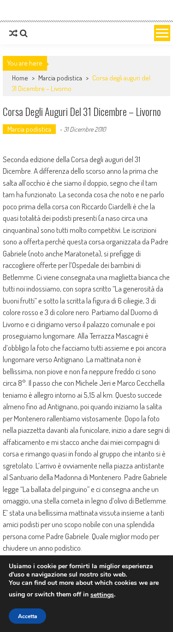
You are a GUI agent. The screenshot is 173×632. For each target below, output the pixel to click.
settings (102, 594)
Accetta (27, 616)
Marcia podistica (60, 77)
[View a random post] (13, 33)
